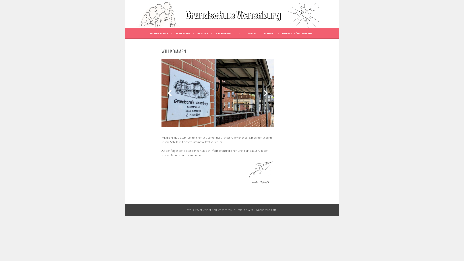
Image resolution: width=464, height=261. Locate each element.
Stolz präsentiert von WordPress (209, 210)
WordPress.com (266, 210)
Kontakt (269, 33)
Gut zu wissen (247, 33)
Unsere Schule (159, 33)
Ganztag (202, 33)
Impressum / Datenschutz (298, 33)
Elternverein (223, 33)
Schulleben (183, 33)
